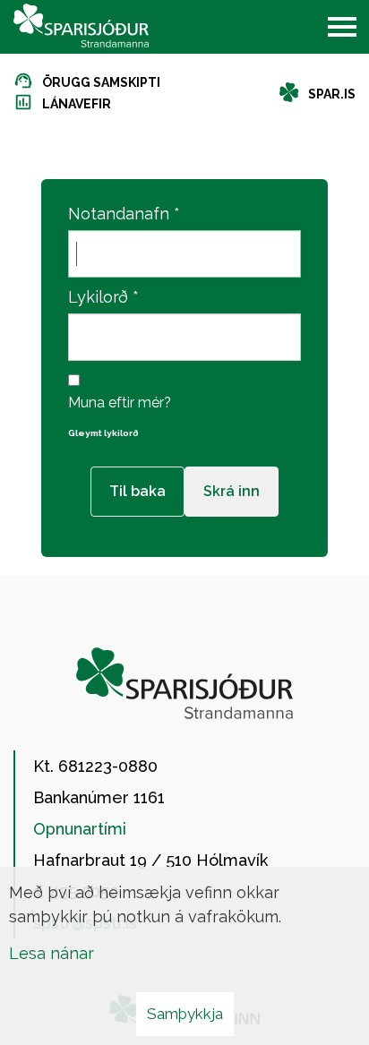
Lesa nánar (51, 953)
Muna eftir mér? (119, 402)
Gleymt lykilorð (103, 433)
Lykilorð (98, 296)
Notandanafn (118, 213)
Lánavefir (76, 104)
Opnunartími (79, 828)
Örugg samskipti (101, 82)
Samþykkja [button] (185, 1014)
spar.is (332, 94)
